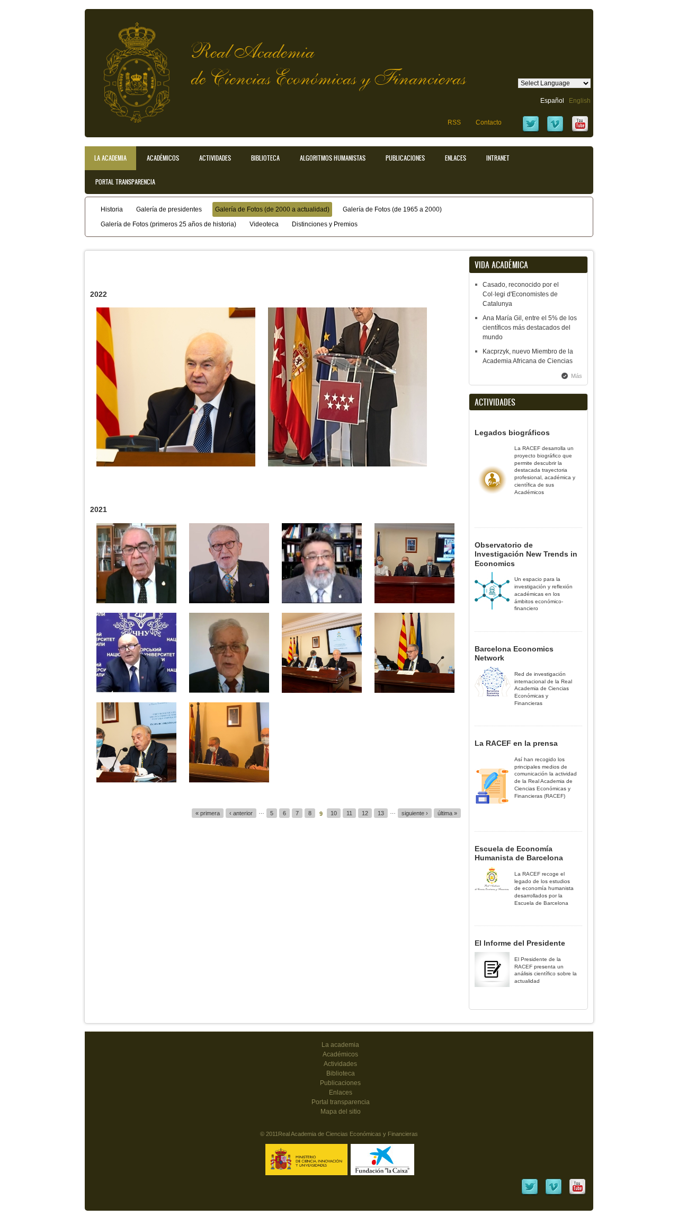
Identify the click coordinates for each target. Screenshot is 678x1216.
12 (365, 813)
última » (447, 813)
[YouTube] (580, 131)
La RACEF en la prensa (516, 743)
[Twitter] (530, 131)
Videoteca (264, 224)
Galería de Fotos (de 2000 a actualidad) (272, 209)
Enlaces (455, 158)
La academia (340, 1044)
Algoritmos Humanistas (332, 158)
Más (576, 376)
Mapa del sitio (340, 1111)
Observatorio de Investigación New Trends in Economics (526, 554)
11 (349, 813)
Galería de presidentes (169, 209)
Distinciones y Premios (325, 224)
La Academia (110, 158)
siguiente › (415, 813)
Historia (112, 209)
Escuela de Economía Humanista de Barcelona (519, 853)
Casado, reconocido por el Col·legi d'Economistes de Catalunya (521, 294)
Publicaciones (405, 158)
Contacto (489, 122)
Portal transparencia (125, 182)
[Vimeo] (555, 131)
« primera (207, 813)
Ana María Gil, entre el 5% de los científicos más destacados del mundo (530, 327)
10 (334, 813)
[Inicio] (128, 67)
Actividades (215, 158)
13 (381, 813)
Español (552, 100)
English (580, 100)
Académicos (163, 158)
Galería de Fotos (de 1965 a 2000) (392, 209)
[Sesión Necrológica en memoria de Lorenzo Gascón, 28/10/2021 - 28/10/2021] (322, 690)
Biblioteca (265, 158)
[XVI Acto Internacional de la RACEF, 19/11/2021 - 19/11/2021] (136, 601)
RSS (454, 122)
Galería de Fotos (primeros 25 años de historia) (168, 224)
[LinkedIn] (529, 1194)
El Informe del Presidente (520, 943)
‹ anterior (241, 813)
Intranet (498, 158)
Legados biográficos (512, 432)
